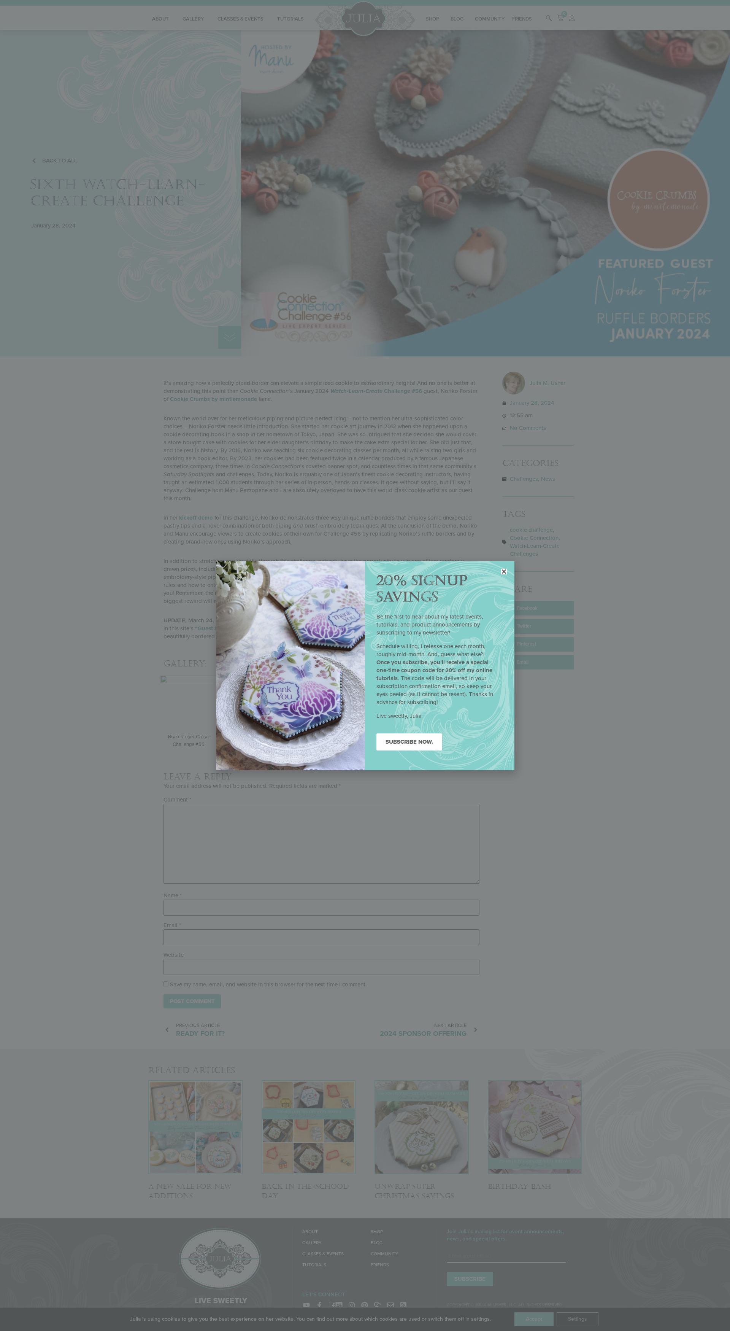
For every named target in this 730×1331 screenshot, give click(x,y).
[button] (504, 571)
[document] (365, 665)
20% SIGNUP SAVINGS (421, 588)
